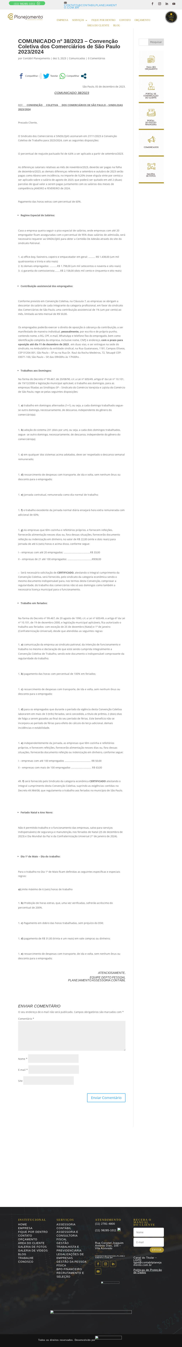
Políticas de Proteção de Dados (147, 1271)
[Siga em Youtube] (174, 4)
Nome (22, 1058)
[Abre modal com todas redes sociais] (84, 76)
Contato (125, 20)
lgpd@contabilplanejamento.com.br (147, 1263)
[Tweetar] (50, 76)
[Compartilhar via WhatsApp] (69, 76)
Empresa (62, 20)
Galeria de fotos (32, 1246)
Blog (116, 25)
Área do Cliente (98, 25)
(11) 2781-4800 (105, 1223)
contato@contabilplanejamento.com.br (90, 5)
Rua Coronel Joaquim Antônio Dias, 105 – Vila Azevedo (109, 1245)
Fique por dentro (103, 20)
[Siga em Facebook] (152, 4)
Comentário (26, 1018)
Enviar (157, 1249)
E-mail (23, 1069)
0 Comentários (96, 58)
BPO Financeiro (69, 1269)
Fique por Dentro (33, 1231)
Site (20, 1080)
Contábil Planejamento (36, 58)
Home (22, 1224)
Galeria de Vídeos (33, 1250)
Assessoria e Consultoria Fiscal (67, 1235)
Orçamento (142, 20)
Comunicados (77, 58)
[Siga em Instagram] (159, 4)
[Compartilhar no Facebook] (28, 76)
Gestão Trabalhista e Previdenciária (69, 1247)
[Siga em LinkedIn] (167, 4)
